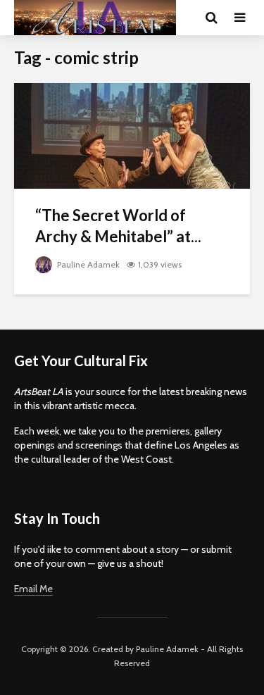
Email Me (33, 588)
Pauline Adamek (87, 264)
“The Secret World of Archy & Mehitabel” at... (118, 226)
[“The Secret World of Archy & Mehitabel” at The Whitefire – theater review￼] (132, 135)
